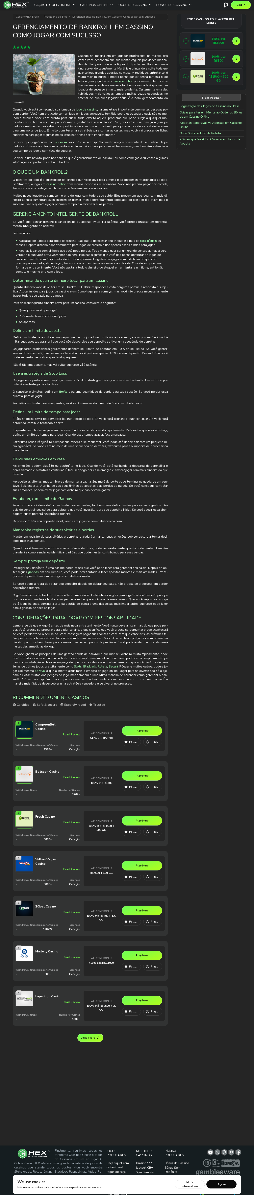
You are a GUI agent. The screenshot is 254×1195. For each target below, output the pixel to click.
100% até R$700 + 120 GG (101, 918)
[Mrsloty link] (24, 960)
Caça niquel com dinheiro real (118, 1165)
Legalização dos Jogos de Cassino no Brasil (210, 106)
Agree (221, 1184)
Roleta (102, 666)
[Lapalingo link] (24, 1005)
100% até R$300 (101, 783)
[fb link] (238, 1152)
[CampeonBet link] (24, 735)
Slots (78, 666)
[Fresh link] (24, 825)
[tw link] (217, 1152)
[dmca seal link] (230, 1163)
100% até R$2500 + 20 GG (101, 1008)
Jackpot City (144, 1167)
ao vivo (40, 671)
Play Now (142, 731)
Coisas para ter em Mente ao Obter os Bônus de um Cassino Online (211, 114)
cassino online (123, 81)
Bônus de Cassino (177, 1163)
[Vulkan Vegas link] (24, 870)
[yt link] (210, 1152)
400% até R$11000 (101, 963)
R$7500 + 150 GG (101, 873)
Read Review (71, 734)
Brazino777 (144, 1163)
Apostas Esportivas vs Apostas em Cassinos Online (211, 125)
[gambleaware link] (218, 1172)
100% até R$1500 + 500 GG (101, 828)
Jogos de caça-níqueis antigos (117, 1174)
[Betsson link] (24, 780)
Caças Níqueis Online (52, 5)
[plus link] (207, 1163)
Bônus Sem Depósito (172, 1169)
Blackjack (89, 666)
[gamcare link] (216, 1163)
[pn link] (224, 1152)
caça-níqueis (148, 241)
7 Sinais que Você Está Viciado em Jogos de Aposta (210, 141)
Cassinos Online (94, 5)
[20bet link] (24, 915)
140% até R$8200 (101, 738)
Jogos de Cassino (132, 5)
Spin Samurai (145, 1172)
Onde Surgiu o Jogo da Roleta (200, 133)
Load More (88, 1038)
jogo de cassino (86, 109)
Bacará (113, 666)
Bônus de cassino (171, 5)
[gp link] (231, 1152)
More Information (190, 1184)
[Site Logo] (16, 5)
